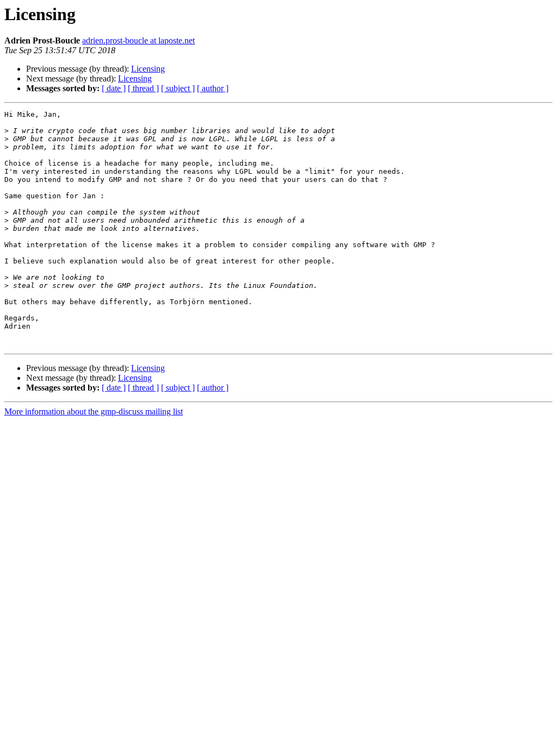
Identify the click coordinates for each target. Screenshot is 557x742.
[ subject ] (178, 88)
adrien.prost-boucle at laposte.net (138, 40)
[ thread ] (143, 88)
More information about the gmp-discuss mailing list (93, 411)
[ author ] (212, 88)
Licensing (148, 68)
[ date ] (114, 88)
